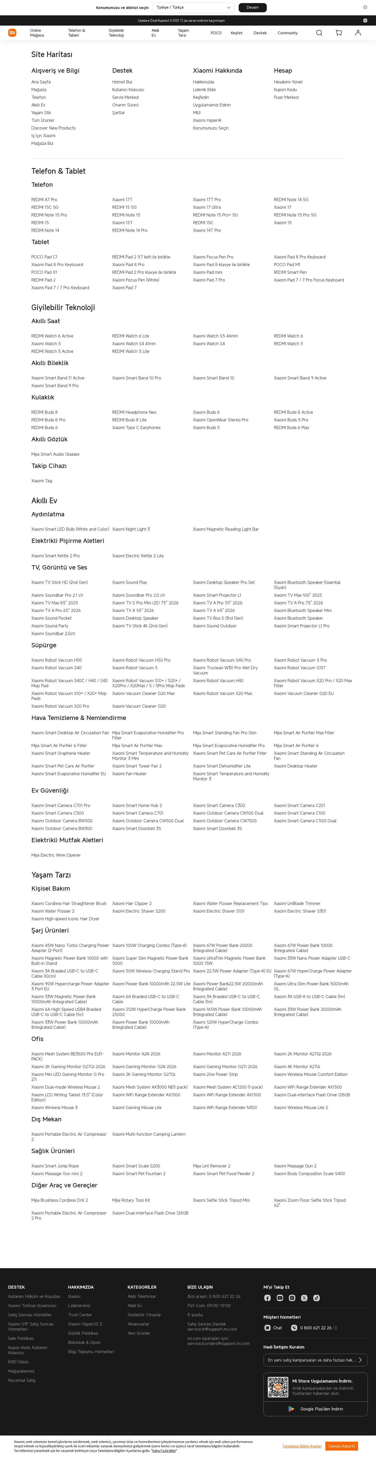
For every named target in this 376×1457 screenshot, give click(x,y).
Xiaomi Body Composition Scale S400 (309, 1173)
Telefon (38, 97)
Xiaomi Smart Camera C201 (299, 805)
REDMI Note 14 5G (291, 199)
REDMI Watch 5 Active (52, 351)
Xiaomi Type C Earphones (136, 427)
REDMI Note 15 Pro (49, 215)
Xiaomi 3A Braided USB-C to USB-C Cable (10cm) (64, 973)
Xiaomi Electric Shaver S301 (300, 911)
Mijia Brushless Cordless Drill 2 (59, 1200)
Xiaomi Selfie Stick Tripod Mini (221, 1200)
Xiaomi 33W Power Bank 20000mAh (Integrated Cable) (307, 1011)
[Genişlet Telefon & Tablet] (96, 33)
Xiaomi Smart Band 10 (213, 378)
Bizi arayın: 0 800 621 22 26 (213, 1296)
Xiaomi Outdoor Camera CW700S (225, 821)
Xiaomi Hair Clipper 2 (132, 903)
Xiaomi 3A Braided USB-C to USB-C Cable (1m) (226, 999)
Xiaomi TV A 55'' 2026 (133, 610)
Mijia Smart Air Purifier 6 (296, 745)
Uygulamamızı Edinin (212, 105)
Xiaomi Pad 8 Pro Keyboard (300, 257)
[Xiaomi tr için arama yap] (319, 33)
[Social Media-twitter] (304, 1298)
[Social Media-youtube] (280, 1298)
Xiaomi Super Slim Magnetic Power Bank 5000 (150, 960)
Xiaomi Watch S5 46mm (215, 336)
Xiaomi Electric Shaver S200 (138, 911)
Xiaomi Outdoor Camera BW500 (62, 821)
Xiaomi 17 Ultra (207, 207)
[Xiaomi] (12, 33)
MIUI (197, 112)
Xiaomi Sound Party (49, 626)
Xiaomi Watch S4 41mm (134, 343)
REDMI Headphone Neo (134, 412)
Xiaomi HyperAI (207, 120)
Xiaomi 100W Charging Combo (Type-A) (149, 945)
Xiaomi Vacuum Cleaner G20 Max (143, 693)
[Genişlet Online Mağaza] (55, 33)
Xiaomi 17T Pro (207, 199)
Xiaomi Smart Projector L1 (217, 595)
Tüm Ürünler (42, 120)
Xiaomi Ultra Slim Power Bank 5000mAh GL (311, 986)
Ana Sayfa (41, 82)
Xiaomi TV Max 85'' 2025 (54, 603)
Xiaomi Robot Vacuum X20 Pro (60, 706)
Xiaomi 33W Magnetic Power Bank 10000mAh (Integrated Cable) (63, 999)
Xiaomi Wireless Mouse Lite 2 (301, 1107)
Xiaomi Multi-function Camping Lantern (149, 1134)
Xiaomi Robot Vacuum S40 (56, 668)
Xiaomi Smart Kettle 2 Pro (55, 555)
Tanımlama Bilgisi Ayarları (302, 1446)
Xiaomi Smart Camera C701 (137, 813)
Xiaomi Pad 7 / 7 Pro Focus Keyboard (309, 280)
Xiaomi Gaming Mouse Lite (137, 1107)
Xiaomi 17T (122, 199)
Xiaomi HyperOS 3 (85, 1324)
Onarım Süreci (125, 105)
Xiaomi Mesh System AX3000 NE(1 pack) (149, 1087)
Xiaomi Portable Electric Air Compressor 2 (69, 1136)
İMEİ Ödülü (18, 1362)
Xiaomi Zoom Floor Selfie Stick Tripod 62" (310, 1202)
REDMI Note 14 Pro (130, 230)
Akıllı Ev (38, 105)
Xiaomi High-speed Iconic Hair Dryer (65, 919)
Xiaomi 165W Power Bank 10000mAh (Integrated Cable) (227, 1011)
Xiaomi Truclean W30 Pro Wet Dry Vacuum (225, 670)
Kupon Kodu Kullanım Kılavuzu (27, 1350)
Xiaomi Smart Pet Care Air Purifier (62, 766)
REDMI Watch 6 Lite (130, 336)
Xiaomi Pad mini (207, 272)
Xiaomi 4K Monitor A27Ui (297, 1066)
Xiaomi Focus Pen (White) (135, 280)
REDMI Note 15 (126, 215)
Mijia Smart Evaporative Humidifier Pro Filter (148, 735)
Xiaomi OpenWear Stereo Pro (220, 420)
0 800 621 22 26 (316, 1328)
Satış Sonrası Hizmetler (30, 1315)
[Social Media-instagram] (292, 1298)
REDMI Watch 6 (288, 336)
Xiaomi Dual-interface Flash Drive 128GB (312, 1095)
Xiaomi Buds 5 (206, 427)
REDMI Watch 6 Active (52, 336)
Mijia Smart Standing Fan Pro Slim (224, 733)
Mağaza (38, 89)
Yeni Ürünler (139, 1333)
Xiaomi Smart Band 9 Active (300, 378)
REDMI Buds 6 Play (291, 427)
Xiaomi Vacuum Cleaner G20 (139, 706)
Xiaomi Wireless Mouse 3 (54, 1107)
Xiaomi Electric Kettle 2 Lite (138, 555)
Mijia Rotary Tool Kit (131, 1200)
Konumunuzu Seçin (211, 128)
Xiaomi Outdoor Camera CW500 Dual (148, 821)
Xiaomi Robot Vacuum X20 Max (222, 693)
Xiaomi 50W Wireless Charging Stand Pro (151, 971)
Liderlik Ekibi (204, 89)
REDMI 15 (40, 222)
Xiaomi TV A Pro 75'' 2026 (298, 603)
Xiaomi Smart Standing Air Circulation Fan (309, 755)
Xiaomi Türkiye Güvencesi (32, 1305)
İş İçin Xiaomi (43, 135)
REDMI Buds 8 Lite (129, 420)
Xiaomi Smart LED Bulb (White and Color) (70, 529)
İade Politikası (21, 1338)
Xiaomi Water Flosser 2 (52, 911)
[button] (365, 7)
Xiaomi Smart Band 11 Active (57, 378)
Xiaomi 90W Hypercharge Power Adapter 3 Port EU (70, 986)
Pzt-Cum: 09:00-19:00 (209, 1305)
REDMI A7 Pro (44, 199)
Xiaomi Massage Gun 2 (295, 1166)
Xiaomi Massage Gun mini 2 (56, 1173)
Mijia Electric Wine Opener (56, 855)
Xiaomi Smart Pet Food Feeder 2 (223, 1173)
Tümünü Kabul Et (341, 1446)
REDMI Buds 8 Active (293, 412)
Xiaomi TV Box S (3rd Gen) (218, 618)
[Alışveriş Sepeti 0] (338, 33)
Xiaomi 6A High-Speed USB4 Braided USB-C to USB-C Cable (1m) (66, 1011)
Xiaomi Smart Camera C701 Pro (60, 805)
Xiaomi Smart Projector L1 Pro (302, 626)
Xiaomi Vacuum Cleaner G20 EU (304, 693)
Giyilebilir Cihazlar (144, 1315)
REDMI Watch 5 (288, 343)
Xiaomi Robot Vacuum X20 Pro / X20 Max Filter (313, 683)
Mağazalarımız (21, 1371)
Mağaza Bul (42, 143)
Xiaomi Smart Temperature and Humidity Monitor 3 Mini (150, 755)
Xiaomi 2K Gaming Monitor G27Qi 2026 (68, 1066)
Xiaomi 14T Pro (207, 230)
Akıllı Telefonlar (142, 1296)
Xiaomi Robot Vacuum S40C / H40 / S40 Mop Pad (69, 683)
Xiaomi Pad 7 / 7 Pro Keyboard (60, 287)
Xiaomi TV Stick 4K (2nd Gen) (140, 626)
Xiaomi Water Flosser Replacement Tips (230, 903)
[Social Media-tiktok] (317, 1298)
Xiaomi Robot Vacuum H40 (218, 680)
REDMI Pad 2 (43, 280)
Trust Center (80, 1315)
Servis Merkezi (125, 97)
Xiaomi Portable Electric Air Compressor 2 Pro (69, 1215)
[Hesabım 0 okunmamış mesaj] (358, 33)
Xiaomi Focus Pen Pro (213, 257)
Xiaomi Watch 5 (46, 343)
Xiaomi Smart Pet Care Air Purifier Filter (230, 753)
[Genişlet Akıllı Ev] (165, 33)
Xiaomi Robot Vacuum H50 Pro (141, 660)
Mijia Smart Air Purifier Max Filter (304, 733)
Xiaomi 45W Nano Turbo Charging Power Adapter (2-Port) (70, 948)
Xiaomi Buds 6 (206, 412)
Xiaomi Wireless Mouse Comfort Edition (311, 1074)
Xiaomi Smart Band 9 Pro (55, 385)
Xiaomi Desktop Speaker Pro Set (224, 582)
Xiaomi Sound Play (129, 582)
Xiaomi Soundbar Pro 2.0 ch (138, 595)
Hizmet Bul (122, 82)
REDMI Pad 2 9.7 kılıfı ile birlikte (141, 257)
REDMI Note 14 (45, 230)
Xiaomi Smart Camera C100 (299, 813)
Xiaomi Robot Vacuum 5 (135, 668)
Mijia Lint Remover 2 (211, 1166)
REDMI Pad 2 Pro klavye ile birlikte (144, 272)
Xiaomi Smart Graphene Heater (60, 753)
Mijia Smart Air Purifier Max (137, 745)
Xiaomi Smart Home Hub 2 (137, 805)
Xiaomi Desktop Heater (295, 766)
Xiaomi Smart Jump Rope (55, 1166)
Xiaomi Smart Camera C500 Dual (305, 821)
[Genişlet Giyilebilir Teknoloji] (139, 33)
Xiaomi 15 (283, 222)
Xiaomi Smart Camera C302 (219, 805)
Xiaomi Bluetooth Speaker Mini (302, 610)
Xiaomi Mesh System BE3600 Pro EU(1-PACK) (67, 1056)
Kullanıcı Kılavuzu (128, 89)
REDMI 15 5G (124, 207)
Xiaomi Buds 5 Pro (291, 420)
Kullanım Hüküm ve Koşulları (34, 1296)
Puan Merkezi (286, 97)
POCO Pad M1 (287, 264)
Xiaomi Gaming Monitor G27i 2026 (225, 1066)
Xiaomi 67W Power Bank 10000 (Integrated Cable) (303, 948)
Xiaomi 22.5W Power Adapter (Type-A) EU (232, 971)
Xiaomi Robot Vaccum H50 (56, 660)
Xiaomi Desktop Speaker (135, 618)
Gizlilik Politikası (83, 1333)
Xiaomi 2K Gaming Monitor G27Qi (143, 1074)
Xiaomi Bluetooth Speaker (298, 618)
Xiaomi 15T (122, 222)
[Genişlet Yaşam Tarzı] (198, 33)
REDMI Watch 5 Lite (130, 351)
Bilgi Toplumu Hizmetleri (91, 1351)
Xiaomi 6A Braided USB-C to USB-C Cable (145, 999)
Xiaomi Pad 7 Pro (209, 280)
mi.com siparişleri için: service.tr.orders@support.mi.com (218, 1340)
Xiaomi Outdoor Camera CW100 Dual (228, 813)
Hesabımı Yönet (288, 82)
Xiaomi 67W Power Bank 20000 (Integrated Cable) (222, 948)
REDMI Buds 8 (44, 412)
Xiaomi (74, 1296)
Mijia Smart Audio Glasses (55, 454)
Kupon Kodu (285, 89)
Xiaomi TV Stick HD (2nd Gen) (59, 582)
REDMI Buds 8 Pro (48, 420)
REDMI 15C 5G (45, 207)
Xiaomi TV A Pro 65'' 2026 (56, 610)
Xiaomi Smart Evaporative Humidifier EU (68, 773)
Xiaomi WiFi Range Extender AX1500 (308, 1087)
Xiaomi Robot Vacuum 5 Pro (300, 660)
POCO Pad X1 (44, 272)
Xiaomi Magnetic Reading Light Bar (226, 529)
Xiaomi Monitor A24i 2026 (136, 1054)
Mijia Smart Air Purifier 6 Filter (59, 745)
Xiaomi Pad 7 (124, 287)
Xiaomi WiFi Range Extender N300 (225, 1107)
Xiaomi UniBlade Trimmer (297, 903)
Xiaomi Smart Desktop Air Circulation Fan (70, 733)
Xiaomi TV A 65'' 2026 (214, 610)
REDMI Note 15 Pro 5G (295, 215)
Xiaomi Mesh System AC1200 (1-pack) (228, 1087)
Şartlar (118, 112)
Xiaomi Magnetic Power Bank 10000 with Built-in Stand (69, 960)
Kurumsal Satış (22, 1380)
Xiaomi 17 (282, 207)
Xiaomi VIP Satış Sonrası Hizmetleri (30, 1326)
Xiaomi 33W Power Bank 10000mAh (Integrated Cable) (64, 1024)
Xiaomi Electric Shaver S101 (219, 911)
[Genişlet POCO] (224, 33)
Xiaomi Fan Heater (129, 773)
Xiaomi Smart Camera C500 (57, 813)
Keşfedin (201, 97)
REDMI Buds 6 (44, 427)
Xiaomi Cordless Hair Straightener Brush (69, 903)
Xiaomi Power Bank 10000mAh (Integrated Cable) (140, 1024)
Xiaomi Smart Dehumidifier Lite (222, 766)
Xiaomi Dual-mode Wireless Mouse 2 (65, 1087)
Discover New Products (53, 128)
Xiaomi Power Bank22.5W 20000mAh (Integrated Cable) (228, 986)
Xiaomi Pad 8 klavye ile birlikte (221, 264)
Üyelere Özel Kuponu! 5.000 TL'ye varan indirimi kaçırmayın (181, 21)
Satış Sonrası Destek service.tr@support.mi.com (212, 1326)
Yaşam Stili (41, 112)
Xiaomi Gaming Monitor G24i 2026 (144, 1066)
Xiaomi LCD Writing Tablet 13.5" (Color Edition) (67, 1097)
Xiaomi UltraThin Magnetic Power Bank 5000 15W (229, 960)
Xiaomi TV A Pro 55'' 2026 (217, 603)
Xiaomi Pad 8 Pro (128, 264)
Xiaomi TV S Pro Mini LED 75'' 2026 (145, 603)
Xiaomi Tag (41, 481)
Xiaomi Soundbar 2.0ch (53, 633)
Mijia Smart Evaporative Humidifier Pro (229, 745)
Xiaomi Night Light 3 (131, 529)
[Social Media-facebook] (267, 1298)
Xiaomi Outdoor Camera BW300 (61, 828)
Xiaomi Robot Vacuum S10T (300, 668)
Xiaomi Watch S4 (209, 343)
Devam (253, 7)
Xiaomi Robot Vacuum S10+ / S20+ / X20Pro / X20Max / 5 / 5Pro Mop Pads (148, 683)
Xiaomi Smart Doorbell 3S (136, 828)
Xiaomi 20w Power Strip (215, 1074)
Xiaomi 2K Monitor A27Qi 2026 (303, 1054)
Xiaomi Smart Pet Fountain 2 (138, 1173)
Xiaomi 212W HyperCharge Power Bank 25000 (149, 1011)
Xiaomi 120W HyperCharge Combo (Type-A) (225, 1024)
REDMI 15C (203, 222)
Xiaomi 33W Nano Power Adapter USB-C (312, 958)
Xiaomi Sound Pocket (51, 618)
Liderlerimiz (79, 1305)
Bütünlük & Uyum (84, 1342)
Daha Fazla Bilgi (164, 1450)
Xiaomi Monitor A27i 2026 (217, 1054)
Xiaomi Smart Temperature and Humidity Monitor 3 (231, 776)
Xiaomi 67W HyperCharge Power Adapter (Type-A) (313, 973)
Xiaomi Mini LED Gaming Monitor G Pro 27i (67, 1076)
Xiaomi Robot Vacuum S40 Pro (222, 660)
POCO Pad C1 (44, 257)
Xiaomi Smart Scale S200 (136, 1166)
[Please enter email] (360, 1360)
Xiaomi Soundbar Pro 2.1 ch (57, 595)
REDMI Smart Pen (290, 272)
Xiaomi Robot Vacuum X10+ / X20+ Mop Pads (69, 696)
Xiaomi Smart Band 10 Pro (136, 378)
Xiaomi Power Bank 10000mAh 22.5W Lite (151, 984)
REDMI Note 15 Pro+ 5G (215, 215)
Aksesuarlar (138, 1324)
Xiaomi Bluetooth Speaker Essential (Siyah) (307, 584)
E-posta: (195, 1315)
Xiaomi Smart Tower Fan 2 (137, 766)
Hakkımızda (203, 82)
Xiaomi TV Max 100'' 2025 (298, 595)
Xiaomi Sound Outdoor (215, 626)
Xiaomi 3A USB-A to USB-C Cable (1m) (309, 996)
